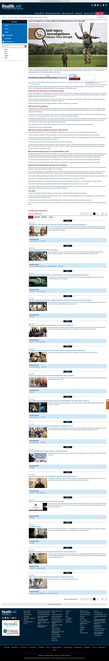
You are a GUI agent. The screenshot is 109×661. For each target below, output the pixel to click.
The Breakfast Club (34, 526)
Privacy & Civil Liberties (56, 634)
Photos (7, 29)
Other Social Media (75, 79)
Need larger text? (103, 17)
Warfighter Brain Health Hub (57, 616)
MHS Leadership (27, 612)
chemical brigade (63, 116)
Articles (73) (44, 217)
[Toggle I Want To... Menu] (102, 13)
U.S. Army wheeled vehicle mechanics (43, 116)
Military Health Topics (67, 13)
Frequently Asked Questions (85, 621)
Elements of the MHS (28, 614)
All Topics (53, 612)
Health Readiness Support (41, 568)
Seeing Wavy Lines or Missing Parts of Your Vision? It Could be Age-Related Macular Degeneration (57, 350)
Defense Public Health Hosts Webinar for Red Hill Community (46, 501)
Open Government (77, 647)
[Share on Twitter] (72, 76)
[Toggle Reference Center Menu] (93, 13)
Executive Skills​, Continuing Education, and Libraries (43, 620)
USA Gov (93, 647)
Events (5, 51)
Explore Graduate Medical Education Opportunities (98, 633)
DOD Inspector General (56, 647)
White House (101, 647)
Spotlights (6, 55)
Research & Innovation (56, 636)
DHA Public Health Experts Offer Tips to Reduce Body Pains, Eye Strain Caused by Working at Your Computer (60, 300)
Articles (7, 25)
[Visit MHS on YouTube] (103, 5)
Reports (81, 631)
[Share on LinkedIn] (74, 76)
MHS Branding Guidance (28, 621)
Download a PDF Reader (67, 658)
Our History (26, 620)
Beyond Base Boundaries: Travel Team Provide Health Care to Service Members (52, 552)
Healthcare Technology (56, 630)
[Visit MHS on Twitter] (100, 5)
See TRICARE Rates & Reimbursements (98, 626)
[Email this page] (76, 76)
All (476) (30, 217)
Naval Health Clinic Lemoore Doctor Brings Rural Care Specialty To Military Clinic (52, 476)
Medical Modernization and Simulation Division (43, 626)
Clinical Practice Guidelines (85, 612)
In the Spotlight (9, 35)
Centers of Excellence (56, 628)
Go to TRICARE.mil (97, 612)
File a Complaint (97, 635)
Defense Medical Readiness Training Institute (43, 617)
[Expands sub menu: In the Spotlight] (3, 35)
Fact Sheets (82, 616)
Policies (81, 625)
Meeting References (83, 623)
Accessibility (40, 647)
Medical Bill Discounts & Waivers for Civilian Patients (58, 632)
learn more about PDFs (79, 658)
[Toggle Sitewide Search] (105, 13)
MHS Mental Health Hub (56, 618)
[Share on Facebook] (70, 76)
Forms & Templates (83, 620)
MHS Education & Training (52, 13)
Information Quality (67, 647)
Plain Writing (86, 647)
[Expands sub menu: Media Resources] (3, 41)
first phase (32, 135)
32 (102, 213)
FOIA (47, 647)
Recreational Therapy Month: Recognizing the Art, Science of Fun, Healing (50, 325)
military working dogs (74, 116)
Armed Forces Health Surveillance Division (37, 266)
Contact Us (26, 623)
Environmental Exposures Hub (57, 620)
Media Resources (9, 41)
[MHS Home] (10, 615)
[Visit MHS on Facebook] (98, 5)
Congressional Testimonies (85, 614)
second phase (61, 135)
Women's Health (55, 640)
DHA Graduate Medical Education (44, 614)
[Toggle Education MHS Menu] (59, 13)
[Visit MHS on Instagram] (92, 5)
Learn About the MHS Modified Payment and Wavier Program (99, 620)
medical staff (56, 116)
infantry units (33, 116)
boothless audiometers (75, 178)
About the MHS (38, 13)
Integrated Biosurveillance (52, 266)
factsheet (49, 148)
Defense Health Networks (34, 241)
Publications (82, 629)
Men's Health (54, 638)
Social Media (8, 38)
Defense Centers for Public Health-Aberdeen (36, 197)
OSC (54, 650)
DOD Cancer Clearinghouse (57, 614)
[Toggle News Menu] (81, 13)
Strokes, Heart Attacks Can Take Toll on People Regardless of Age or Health (50, 375)
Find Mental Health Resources (99, 628)
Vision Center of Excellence (34, 366)
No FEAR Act (22, 647)
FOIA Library (82, 618)
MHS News (77, 13)
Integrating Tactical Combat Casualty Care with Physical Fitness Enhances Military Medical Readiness (58, 275)
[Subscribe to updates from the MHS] (106, 5)
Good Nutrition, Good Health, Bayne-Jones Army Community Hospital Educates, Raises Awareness (57, 224)
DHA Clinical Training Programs (43, 612)
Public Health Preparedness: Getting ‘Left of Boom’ (43, 250)
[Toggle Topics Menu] (72, 13)
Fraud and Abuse (32, 647)
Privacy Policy (14, 647)
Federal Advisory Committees (29, 618)
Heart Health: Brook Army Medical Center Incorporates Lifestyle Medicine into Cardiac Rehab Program (58, 401)
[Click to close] (108, 401)
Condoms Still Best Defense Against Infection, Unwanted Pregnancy (48, 451)
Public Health (97, 82)
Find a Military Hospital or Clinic (100, 614)
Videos (6, 32)
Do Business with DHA (98, 630)
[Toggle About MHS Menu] (43, 13)
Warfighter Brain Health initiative (49, 188)
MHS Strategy (26, 616)
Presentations (82, 627)
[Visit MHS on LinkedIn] (95, 5)
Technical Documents (84, 632)
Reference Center (88, 13)
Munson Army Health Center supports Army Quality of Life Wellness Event (50, 426)
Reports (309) (37, 217)
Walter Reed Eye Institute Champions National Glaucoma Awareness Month (50, 577)
